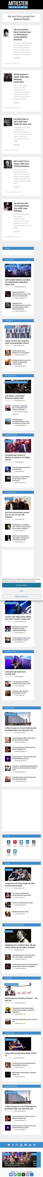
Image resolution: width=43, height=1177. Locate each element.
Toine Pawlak (18, 462)
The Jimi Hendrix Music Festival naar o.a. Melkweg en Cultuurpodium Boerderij (22, 35)
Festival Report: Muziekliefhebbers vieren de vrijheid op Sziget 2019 (21, 421)
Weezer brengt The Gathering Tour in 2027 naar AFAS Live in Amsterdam (21, 294)
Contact (29, 1172)
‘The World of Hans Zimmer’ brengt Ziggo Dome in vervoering (21, 478)
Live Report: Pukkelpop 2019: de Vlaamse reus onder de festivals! (19, 408)
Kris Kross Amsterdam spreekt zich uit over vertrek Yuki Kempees (17, 515)
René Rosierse (19, 400)
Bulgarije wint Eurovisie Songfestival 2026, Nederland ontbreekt (20, 628)
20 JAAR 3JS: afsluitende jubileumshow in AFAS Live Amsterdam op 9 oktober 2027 (25, 768)
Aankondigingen (11, 266)
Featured (8, 658)
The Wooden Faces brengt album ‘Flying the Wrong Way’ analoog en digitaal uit (23, 1010)
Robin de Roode (19, 366)
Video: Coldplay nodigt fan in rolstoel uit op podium (14, 1164)
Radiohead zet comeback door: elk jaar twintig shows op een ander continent (21, 526)
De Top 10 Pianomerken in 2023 (22, 903)
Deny (21, 591)
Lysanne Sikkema (20, 425)
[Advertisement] (21, 571)
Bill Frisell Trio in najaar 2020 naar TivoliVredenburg (21, 163)
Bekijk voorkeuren (21, 596)
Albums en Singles (11, 984)
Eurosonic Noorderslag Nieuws (16, 382)
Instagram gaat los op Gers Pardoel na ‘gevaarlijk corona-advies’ (21, 362)
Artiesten (9, 327)
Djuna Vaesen (19, 345)
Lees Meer (17, 58)
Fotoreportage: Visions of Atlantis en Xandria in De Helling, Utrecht (17, 457)
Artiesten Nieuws (19, 287)
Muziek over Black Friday (20, 912)
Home (13, 1172)
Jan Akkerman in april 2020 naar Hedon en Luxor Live (22, 121)
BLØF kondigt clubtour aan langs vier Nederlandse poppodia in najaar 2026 (17, 282)
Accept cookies (21, 585)
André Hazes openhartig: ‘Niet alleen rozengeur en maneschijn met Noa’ (20, 538)
